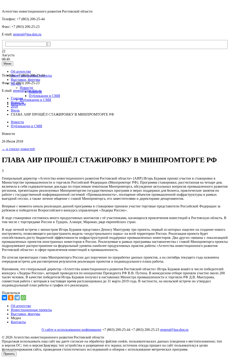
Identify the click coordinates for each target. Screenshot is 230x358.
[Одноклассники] (10, 297)
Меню (7, 63)
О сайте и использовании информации (71, 330)
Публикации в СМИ (44, 96)
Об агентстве (21, 71)
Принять (9, 354)
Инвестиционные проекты (31, 310)
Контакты (18, 322)
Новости (26, 88)
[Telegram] (17, 297)
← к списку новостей (18, 149)
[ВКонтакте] (4, 297)
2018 (14, 106)
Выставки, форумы (25, 79)
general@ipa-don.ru (27, 34)
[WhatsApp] (23, 297)
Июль (15, 110)
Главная (17, 98)
